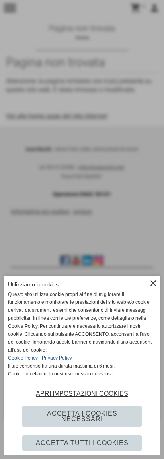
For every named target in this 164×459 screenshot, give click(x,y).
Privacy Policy (57, 358)
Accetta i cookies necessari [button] (82, 416)
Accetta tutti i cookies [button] (82, 443)
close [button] (153, 283)
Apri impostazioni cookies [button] (82, 393)
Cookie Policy (23, 358)
